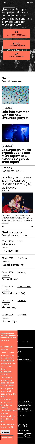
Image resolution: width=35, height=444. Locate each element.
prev (3, 226)
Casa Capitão (24, 286)
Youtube (19, 425)
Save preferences (5, 431)
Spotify (23, 425)
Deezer (26, 425)
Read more (5, 223)
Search (25, 2)
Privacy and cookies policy (17, 415)
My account (28, 2)
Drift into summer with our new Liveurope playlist (15, 114)
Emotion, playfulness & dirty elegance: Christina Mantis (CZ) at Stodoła (17, 182)
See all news (9, 81)
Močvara (22, 300)
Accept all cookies (7, 437)
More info (6, 247)
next (32, 226)
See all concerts (12, 235)
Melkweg (22, 272)
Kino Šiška (22, 258)
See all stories (10, 171)
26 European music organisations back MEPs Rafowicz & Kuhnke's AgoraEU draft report (17, 155)
